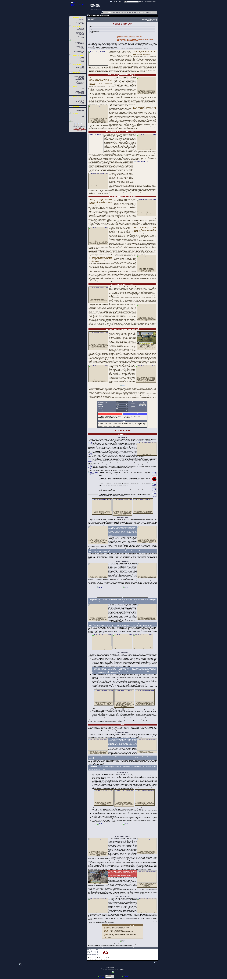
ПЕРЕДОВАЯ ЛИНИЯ (78, 17)
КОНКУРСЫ (81, 100)
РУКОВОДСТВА (80, 29)
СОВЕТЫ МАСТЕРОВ (95, 6)
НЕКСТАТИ (81, 98)
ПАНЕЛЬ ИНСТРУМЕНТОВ (80, 67)
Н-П (149, 12)
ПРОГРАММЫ (81, 93)
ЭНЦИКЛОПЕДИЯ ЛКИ (95, 9)
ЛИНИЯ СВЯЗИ (77, 96)
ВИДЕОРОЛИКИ (80, 83)
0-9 (117, 12)
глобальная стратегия (96, 27)
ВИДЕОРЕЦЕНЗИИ (79, 81)
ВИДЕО (94, 13)
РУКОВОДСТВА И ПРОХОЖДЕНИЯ (99, 15)
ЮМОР (82, 61)
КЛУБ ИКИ (92, 7)
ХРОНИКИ (82, 58)
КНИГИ (82, 52)
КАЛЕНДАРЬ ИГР (80, 20)
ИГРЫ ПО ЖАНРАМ (94, 4)
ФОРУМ (90, 13)
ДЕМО (82, 88)
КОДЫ (82, 37)
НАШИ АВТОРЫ (80, 110)
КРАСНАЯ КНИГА (80, 46)
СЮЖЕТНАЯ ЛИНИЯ (78, 55)
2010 (83, 116)
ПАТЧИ (82, 89)
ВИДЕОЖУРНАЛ (80, 36)
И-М (147, 12)
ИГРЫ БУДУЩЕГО (80, 22)
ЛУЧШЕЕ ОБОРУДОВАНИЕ (80, 69)
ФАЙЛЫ (75, 86)
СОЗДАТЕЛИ (81, 49)
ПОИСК (141, 1)
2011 (83, 115)
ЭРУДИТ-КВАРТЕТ (80, 101)
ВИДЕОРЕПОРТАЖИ (79, 79)
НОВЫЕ (113, 12)
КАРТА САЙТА (117, 1)
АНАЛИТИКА (81, 43)
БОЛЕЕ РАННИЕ (80, 118)
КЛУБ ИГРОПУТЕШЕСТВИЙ (79, 76)
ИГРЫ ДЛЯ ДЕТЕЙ (80, 33)
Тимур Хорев (91, 19)
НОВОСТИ (81, 19)
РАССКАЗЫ (81, 60)
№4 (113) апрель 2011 (152, 20)
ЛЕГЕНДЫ (81, 57)
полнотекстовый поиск (150, 1)
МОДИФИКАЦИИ (80, 91)
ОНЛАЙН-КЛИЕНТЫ (79, 92)
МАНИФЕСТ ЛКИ (80, 109)
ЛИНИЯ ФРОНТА (77, 26)
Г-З (145, 12)
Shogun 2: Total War (122, 24)
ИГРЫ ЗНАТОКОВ (80, 82)
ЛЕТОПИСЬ (81, 47)
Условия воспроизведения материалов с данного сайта (113, 968)
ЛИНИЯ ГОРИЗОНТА (78, 40)
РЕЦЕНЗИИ (81, 28)
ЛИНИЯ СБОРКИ (77, 64)
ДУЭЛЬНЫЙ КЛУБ (80, 32)
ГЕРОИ (82, 48)
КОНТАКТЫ (81, 103)
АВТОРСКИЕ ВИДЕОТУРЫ (81, 78)
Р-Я (151, 12)
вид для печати (119, 17)
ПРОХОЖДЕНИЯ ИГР (95, 5)
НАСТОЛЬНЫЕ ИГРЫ (79, 51)
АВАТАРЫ (82, 102)
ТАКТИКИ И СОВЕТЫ (79, 31)
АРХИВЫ (75, 113)
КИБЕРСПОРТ (81, 34)
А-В (143, 12)
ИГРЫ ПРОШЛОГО (79, 42)
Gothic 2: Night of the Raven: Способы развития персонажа (79, 129)
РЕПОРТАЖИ (81, 23)
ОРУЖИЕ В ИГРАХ (80, 45)
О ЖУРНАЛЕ (76, 106)
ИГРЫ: (109, 12)
